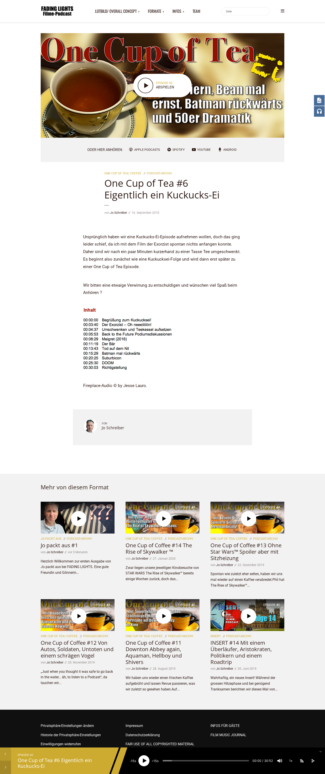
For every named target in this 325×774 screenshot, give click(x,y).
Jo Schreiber (118, 212)
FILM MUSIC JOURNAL (228, 735)
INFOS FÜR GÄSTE (225, 726)
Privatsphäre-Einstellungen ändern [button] (67, 726)
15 (132, 761)
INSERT (215, 636)
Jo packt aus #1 (59, 545)
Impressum (134, 726)
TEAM (196, 11)
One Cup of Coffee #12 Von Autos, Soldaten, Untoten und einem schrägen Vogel (77, 649)
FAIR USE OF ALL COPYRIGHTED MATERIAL (160, 744)
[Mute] (279, 760)
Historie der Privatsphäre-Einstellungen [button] (71, 735)
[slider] (206, 760)
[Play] (143, 760)
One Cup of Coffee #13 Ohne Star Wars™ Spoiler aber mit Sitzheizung (245, 551)
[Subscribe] (301, 760)
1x (290, 761)
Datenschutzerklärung (143, 735)
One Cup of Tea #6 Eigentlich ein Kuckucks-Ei (55, 763)
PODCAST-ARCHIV (159, 173)
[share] (312, 760)
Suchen (266, 11)
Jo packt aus (51, 538)
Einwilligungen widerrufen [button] (61, 744)
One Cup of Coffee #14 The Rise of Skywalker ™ (159, 548)
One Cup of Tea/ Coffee (122, 173)
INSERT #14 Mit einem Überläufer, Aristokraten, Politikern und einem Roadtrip (241, 652)
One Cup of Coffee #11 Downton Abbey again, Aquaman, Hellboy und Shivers (154, 652)
